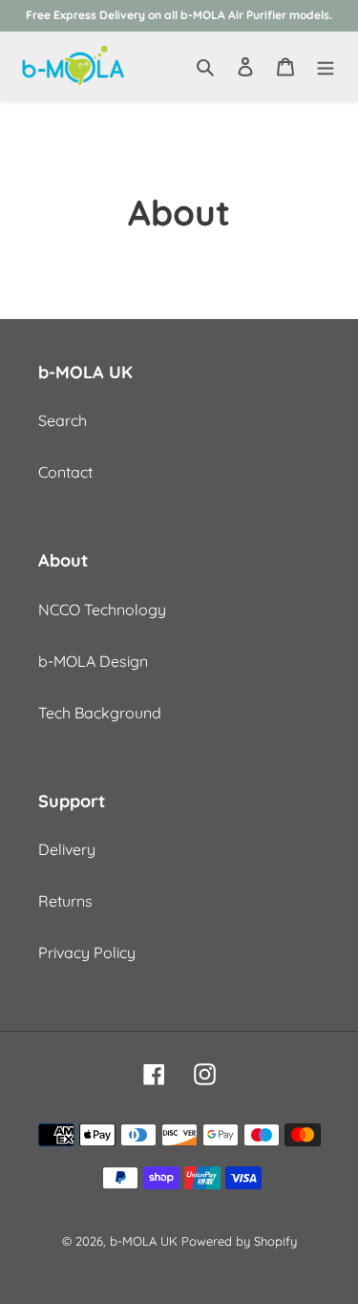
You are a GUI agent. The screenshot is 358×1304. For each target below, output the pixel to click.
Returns (65, 900)
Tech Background (99, 712)
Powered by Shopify (239, 1241)
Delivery (66, 849)
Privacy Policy (87, 952)
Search (62, 420)
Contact (65, 471)
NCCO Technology (102, 609)
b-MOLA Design (93, 661)
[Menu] (325, 65)
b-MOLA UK (144, 1241)
